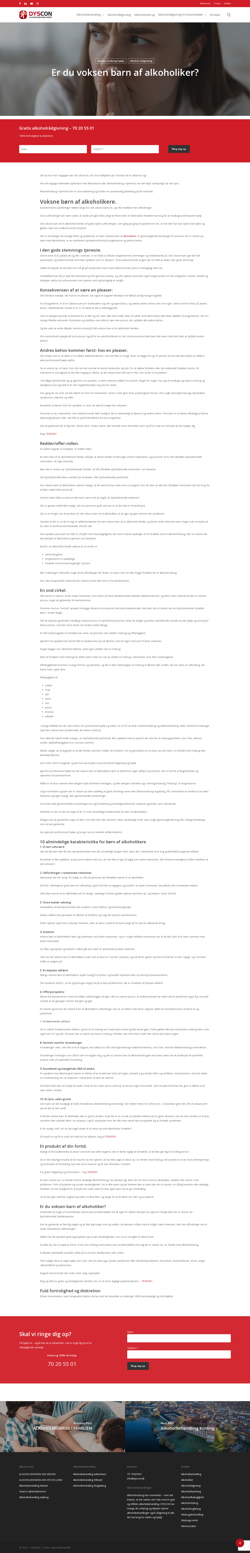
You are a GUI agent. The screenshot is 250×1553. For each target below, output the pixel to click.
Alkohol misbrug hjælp (110, 61)
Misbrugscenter (189, 1520)
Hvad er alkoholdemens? (32, 1491)
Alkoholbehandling (191, 1474)
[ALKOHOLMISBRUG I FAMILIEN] (62, 1426)
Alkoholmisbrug (189, 1503)
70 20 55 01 (83, 128)
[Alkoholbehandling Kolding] (187, 1426)
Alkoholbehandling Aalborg (33, 1497)
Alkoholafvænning (191, 1491)
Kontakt (35, 1547)
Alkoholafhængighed (192, 1497)
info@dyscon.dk (135, 1478)
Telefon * (132, 1348)
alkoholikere (129, 236)
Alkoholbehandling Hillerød (87, 1479)
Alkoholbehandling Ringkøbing (89, 1485)
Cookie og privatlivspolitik (57, 1547)
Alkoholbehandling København (89, 1474)
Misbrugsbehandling (192, 1514)
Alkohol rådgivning (141, 61)
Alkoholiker (187, 1479)
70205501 (51, 433)
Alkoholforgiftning (191, 1508)
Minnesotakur (188, 1526)
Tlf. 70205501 (134, 1474)
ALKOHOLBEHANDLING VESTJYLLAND (40, 1479)
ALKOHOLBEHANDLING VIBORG (37, 1474)
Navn (130, 1332)
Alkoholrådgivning (191, 1485)
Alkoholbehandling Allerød (33, 1485)
